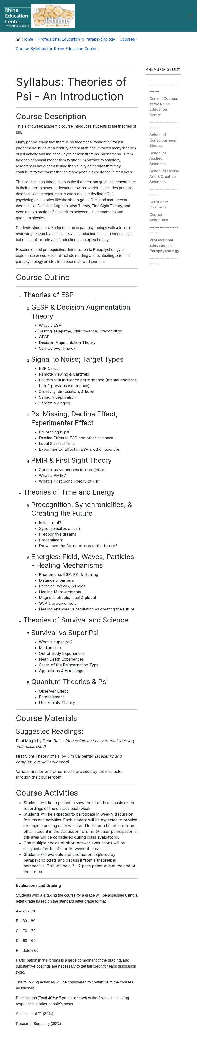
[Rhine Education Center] (39, 16)
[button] (191, 15)
